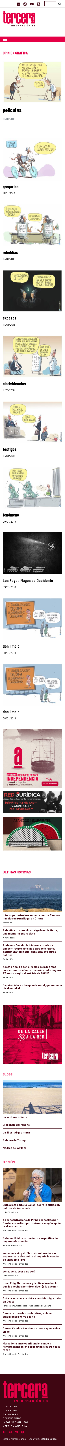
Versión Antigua (15, 1426)
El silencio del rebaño (16, 1124)
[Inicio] (19, 18)
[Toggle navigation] (5, 39)
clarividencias (14, 383)
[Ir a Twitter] (25, 4)
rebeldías (10, 252)
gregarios (11, 186)
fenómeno (11, 514)
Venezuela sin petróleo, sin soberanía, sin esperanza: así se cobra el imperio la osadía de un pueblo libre (31, 1256)
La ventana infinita (15, 1117)
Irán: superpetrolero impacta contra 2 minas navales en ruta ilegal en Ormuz (31, 917)
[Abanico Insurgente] (32, 840)
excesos (9, 317)
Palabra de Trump (14, 1140)
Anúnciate (10, 1414)
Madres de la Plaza (15, 1147)
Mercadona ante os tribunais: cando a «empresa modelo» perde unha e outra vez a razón (31, 1346)
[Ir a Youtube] (32, 4)
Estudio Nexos (48, 1438)
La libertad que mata (16, 1132)
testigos (10, 449)
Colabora (10, 1410)
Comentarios (12, 1418)
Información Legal (16, 1422)
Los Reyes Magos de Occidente (28, 580)
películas (12, 109)
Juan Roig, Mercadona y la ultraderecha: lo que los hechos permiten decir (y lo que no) (30, 1285)
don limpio (11, 646)
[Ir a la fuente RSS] (38, 4)
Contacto (10, 1406)
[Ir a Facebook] (18, 4)
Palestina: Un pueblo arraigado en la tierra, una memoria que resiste (30, 932)
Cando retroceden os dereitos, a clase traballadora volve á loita (27, 1315)
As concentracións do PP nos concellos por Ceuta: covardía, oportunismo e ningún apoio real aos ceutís (32, 1223)
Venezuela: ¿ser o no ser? (19, 1271)
